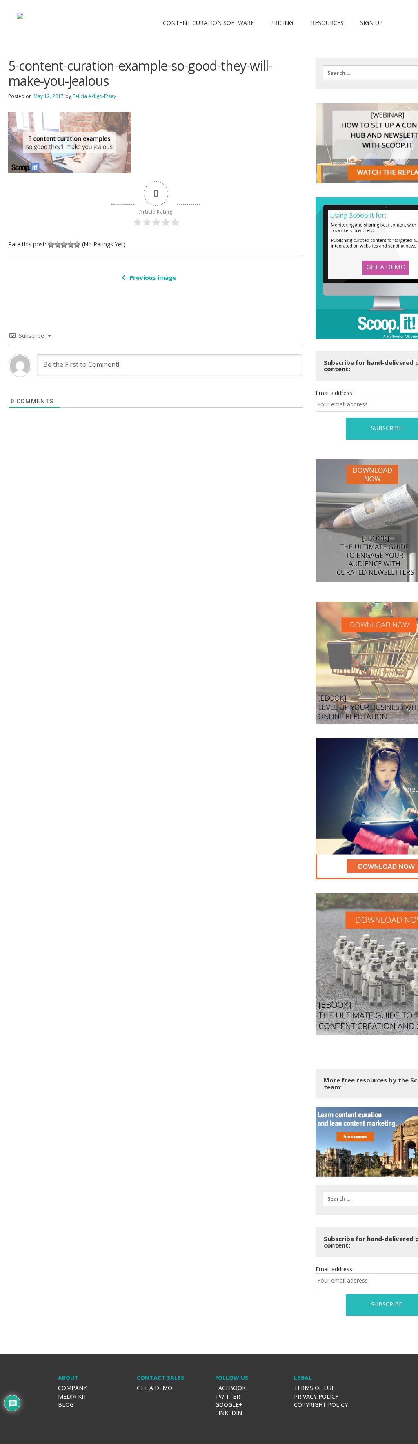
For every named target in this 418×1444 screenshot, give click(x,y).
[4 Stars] (70, 244)
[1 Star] (51, 244)
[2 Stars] (57, 244)
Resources (326, 23)
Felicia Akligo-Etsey (94, 96)
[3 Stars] (64, 244)
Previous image (152, 277)
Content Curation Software (208, 23)
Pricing (281, 23)
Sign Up (371, 23)
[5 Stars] (77, 244)
